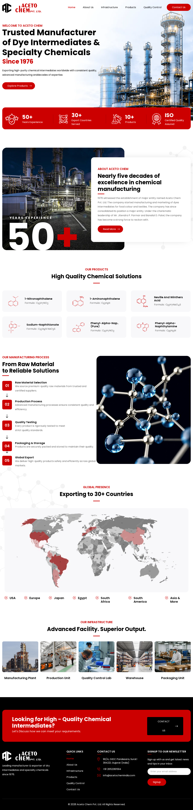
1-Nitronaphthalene (38, 298)
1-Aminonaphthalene (105, 298)
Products (130, 7)
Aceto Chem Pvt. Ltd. (89, 804)
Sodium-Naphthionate (43, 324)
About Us (88, 7)
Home (71, 7)
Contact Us (73, 789)
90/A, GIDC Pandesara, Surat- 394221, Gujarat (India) (120, 760)
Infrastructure (109, 7)
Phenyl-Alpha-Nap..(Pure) (105, 325)
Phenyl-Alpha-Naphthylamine (166, 325)
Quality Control (152, 7)
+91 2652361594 (112, 769)
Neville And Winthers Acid (168, 299)
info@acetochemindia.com (119, 775)
